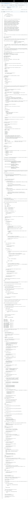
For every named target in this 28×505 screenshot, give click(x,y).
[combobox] (22, 7)
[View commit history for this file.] (26, 9)
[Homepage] (14, 1)
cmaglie (3, 9)
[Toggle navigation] (1, 1)
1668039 (22, 9)
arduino (2, 3)
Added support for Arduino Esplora (8, 9)
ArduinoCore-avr (7, 3)
